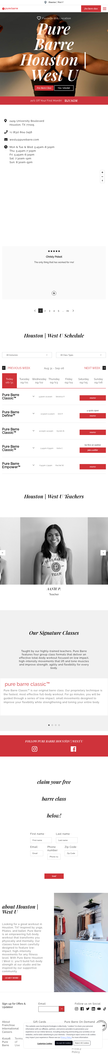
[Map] (54, 200)
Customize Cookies (44, 1044)
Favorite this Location (56, 18)
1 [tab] (49, 725)
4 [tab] (59, 725)
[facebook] (73, 751)
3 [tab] (55, 725)
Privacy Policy (66, 1037)
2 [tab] (52, 725)
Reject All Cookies (82, 1043)
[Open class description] (33, 396)
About (6, 1021)
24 (67, 310)
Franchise (8, 1025)
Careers (7, 1031)
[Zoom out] (102, 176)
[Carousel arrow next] (103, 552)
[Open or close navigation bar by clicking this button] (104, 8)
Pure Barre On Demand (79, 1021)
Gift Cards (39, 1021)
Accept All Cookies (63, 1043)
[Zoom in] (102, 172)
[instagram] (34, 751)
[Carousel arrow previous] (2, 552)
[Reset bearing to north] (102, 181)
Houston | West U (56, 2)
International (10, 1028)
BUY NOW (71, 100)
